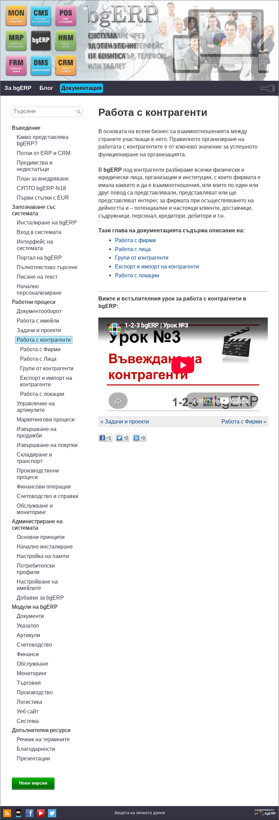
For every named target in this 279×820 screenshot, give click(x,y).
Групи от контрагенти (46, 368)
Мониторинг (32, 673)
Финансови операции (44, 486)
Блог (46, 88)
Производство (35, 692)
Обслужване (32, 664)
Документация (81, 88)
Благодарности (36, 749)
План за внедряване (43, 178)
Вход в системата (39, 232)
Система (28, 721)
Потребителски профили (36, 568)
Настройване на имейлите (37, 584)
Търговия (29, 683)
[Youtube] (40, 813)
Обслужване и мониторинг (35, 508)
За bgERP (17, 88)
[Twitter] (51, 813)
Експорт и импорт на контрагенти (46, 381)
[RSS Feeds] (6, 813)
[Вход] (267, 88)
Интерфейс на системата (35, 244)
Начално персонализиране (39, 289)
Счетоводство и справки (47, 496)
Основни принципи (41, 537)
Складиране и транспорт (34, 457)
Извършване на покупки (47, 445)
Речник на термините (43, 739)
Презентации (33, 758)
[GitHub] (17, 813)
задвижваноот (265, 811)
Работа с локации (42, 394)
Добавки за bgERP (40, 597)
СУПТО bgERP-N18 (41, 188)
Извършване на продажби (36, 432)
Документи (30, 616)
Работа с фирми (135, 240)
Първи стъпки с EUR (43, 198)
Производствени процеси (38, 473)
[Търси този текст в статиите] (78, 112)
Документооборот (39, 311)
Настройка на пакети (43, 556)
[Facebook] (28, 813)
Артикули (28, 635)
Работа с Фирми (40, 349)
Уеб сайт (27, 711)
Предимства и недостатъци (34, 165)
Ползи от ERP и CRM (43, 153)
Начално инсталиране (45, 546)
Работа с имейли (38, 321)
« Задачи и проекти (124, 421)
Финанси (28, 654)
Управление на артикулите (36, 406)
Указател (28, 625)
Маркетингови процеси (46, 419)
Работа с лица (133, 249)
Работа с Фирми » (243, 421)
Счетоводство (34, 644)
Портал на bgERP (39, 257)
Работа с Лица (38, 359)
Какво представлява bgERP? (42, 140)
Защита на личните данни (139, 812)
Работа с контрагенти (44, 340)
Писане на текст (37, 277)
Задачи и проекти (39, 330)
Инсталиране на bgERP (47, 222)
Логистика (29, 702)
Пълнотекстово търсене (47, 267)
